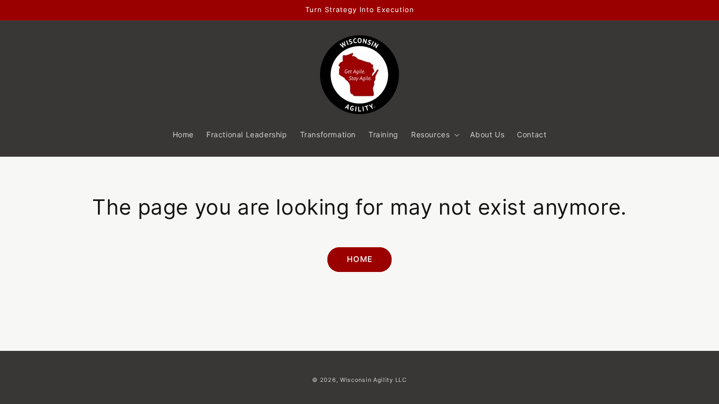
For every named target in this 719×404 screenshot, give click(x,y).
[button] (434, 135)
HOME (360, 259)
